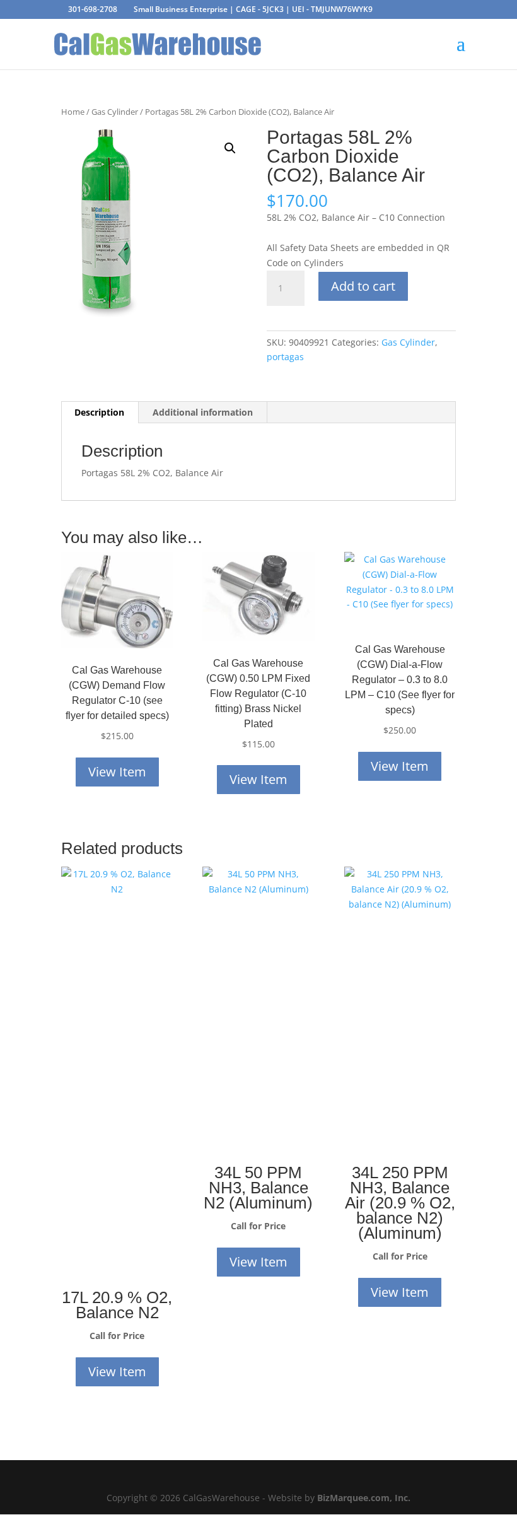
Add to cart (363, 286)
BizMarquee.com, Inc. (363, 1498)
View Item (117, 771)
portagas (285, 357)
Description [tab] (99, 412)
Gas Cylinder (114, 111)
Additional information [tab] (203, 412)
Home (72, 111)
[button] (230, 148)
